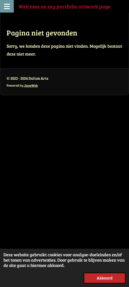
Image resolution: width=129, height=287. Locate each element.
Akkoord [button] (104, 278)
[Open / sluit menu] (7, 6)
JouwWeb (31, 85)
